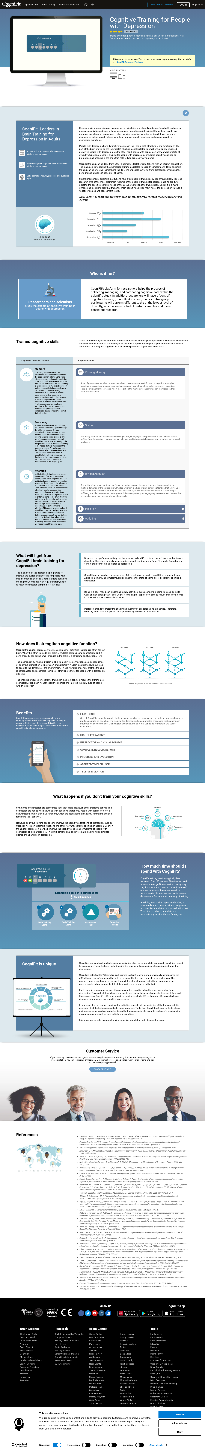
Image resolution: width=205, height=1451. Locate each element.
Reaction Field (127, 1397)
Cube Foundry (127, 1360)
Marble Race (95, 1383)
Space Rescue (96, 1377)
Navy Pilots (60, 1344)
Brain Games (156, 1387)
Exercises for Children (160, 1360)
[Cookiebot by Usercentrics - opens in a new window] (19, 1445)
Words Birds (126, 1400)
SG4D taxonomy (62, 1364)
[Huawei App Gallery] (129, 1313)
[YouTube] (94, 1313)
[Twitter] (88, 1313)
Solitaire (93, 1350)
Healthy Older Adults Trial (67, 1340)
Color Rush (94, 1400)
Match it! (93, 1373)
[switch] (86, 1445)
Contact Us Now (102, 1069)
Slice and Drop (127, 1387)
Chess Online (95, 1334)
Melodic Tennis (96, 1387)
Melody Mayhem (97, 1397)
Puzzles (124, 1340)
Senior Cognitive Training (67, 1354)
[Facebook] (81, 1313)
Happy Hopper (127, 1334)
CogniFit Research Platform (129, 62)
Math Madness (96, 1380)
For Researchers (158, 1340)
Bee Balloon (125, 1354)
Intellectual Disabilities (31, 1360)
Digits (123, 1347)
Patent (153, 1347)
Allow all (179, 1414)
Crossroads (125, 1357)
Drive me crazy (96, 1367)
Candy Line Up (127, 1337)
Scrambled (94, 1390)
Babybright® (156, 1354)
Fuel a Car (125, 1370)
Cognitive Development (161, 1364)
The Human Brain (28, 1334)
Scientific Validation (69, 4)
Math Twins (125, 1373)
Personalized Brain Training (163, 1383)
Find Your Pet (95, 1393)
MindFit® (154, 1350)
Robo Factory (95, 1354)
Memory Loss (26, 1357)
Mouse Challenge (128, 1380)
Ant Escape (94, 1357)
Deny (180, 1432)
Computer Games (63, 1337)
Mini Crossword (96, 1337)
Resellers (154, 1357)
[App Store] (174, 1313)
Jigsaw (123, 1367)
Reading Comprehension (162, 1400)
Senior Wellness (62, 1347)
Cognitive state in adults (66, 1357)
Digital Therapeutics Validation (69, 1334)
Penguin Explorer (128, 1344)
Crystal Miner (95, 1347)
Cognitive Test (31, 4)
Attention (24, 1380)
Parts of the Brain (28, 1340)
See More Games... (129, 1403)
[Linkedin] (108, 1313)
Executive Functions (29, 1367)
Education (155, 1344)
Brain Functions (27, 1364)
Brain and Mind (27, 1337)
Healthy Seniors (62, 1350)
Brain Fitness (26, 1350)
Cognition (24, 1354)
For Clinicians (156, 1337)
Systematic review (63, 1360)
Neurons (24, 1344)
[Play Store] (151, 1313)
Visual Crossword (97, 1370)
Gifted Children (157, 1403)
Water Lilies (125, 1393)
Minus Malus (126, 1377)
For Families (156, 1334)
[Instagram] (101, 1313)
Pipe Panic (94, 1344)
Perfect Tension (127, 1383)
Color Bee (124, 1350)
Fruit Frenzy (95, 1340)
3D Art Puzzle (95, 1403)
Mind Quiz (155, 1373)
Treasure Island (96, 1360)
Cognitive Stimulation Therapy (164, 1377)
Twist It (123, 1390)
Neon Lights (95, 1364)
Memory (24, 1373)
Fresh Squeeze (127, 1364)
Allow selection (180, 1423)
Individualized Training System (165, 1370)
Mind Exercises (157, 1380)
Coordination (26, 1370)
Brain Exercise (157, 1367)
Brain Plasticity (27, 1347)
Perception (25, 1377)
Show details (156, 1445)
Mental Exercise (158, 1390)
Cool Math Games (159, 1397)
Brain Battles (156, 1407)
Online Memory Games (161, 1393)
